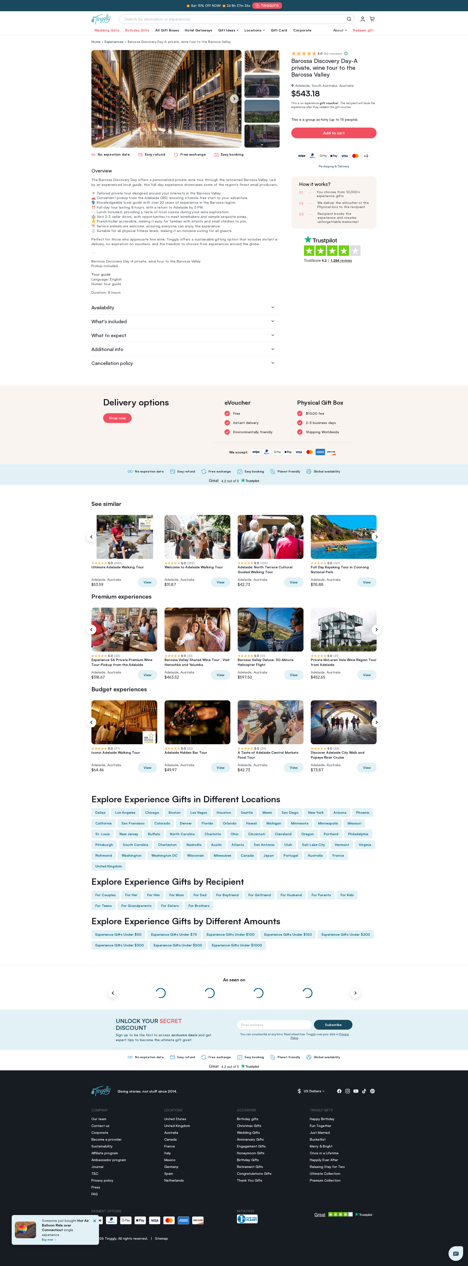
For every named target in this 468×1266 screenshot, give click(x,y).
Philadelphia (358, 834)
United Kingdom (108, 866)
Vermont (342, 845)
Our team (98, 1119)
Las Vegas (198, 812)
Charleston (167, 845)
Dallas (100, 812)
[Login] (362, 19)
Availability (102, 307)
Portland (331, 834)
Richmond (103, 855)
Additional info (107, 349)
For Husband (291, 895)
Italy (167, 1153)
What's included (109, 321)
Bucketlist (318, 1139)
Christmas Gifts (249, 1126)
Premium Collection (325, 1180)
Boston (175, 812)
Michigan (273, 823)
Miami (267, 812)
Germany (171, 1167)
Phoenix (362, 812)
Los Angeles (125, 812)
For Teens (103, 906)
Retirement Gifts (250, 1167)
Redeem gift (363, 30)
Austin (216, 845)
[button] (228, 30)
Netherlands (174, 1180)
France (338, 855)
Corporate (302, 30)
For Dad (200, 895)
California (103, 823)
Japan (268, 855)
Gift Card (279, 30)
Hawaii (251, 823)
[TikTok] (364, 1091)
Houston (224, 812)
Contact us (100, 1126)
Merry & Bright (321, 1146)
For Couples (105, 895)
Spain (168, 1173)
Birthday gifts (247, 1119)
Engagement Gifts (251, 1146)
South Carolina (135, 845)
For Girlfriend (259, 895)
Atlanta (238, 845)
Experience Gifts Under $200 (346, 934)
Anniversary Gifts (250, 1139)
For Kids (347, 895)
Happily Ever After (324, 1160)
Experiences (114, 42)
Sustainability (102, 1146)
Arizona (339, 812)
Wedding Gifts (106, 30)
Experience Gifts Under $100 (230, 934)
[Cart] (372, 19)
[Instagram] (347, 1091)
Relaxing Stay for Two (327, 1167)
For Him (153, 895)
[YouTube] (356, 1091)
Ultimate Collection (325, 1173)
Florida (207, 823)
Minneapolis (328, 823)
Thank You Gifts (249, 1180)
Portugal (290, 855)
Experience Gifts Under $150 (288, 934)
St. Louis (102, 834)
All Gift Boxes (167, 30)
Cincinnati (256, 834)
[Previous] (91, 537)
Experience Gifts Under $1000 (237, 945)
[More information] (346, 53)
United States (175, 1119)
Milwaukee (222, 855)
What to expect (108, 335)
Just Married (320, 1132)
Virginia (365, 845)
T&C (94, 1173)
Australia (315, 855)
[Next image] (262, 145)
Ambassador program (108, 1160)
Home (95, 42)
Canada (247, 855)
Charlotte (213, 834)
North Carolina (182, 834)
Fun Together (320, 1126)
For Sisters (170, 906)
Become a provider (106, 1139)
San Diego (290, 812)
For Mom (176, 895)
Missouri (354, 823)
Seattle (247, 812)
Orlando (229, 823)
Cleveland (283, 834)
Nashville (193, 845)
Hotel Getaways (198, 30)
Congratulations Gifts (254, 1173)
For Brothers (198, 906)
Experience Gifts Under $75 (174, 934)
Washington (132, 855)
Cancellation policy (112, 363)
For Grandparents (136, 906)
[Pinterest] (372, 1091)
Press (95, 1187)
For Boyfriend (227, 895)
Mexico (170, 1160)
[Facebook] (339, 1091)
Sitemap (161, 1238)
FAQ (94, 1194)
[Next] (234, 98)
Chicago (152, 812)
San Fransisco (133, 823)
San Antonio (264, 845)
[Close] (94, 1231)
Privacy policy (102, 1180)
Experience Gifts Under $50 (118, 934)
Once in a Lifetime (324, 1153)
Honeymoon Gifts (250, 1153)
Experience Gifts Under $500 (178, 945)
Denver (186, 823)
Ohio (234, 834)
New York (316, 812)
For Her (131, 895)
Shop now (117, 418)
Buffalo (154, 834)
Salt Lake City (313, 845)
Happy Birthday (322, 1119)
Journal (97, 1167)
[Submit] (350, 19)
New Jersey (128, 834)
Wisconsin (195, 855)
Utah (288, 845)
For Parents (321, 895)
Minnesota (299, 823)
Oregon (307, 834)
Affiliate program (104, 1153)
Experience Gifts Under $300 (119, 945)
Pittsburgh (104, 845)
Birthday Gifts (137, 30)
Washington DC (164, 855)
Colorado (162, 823)
